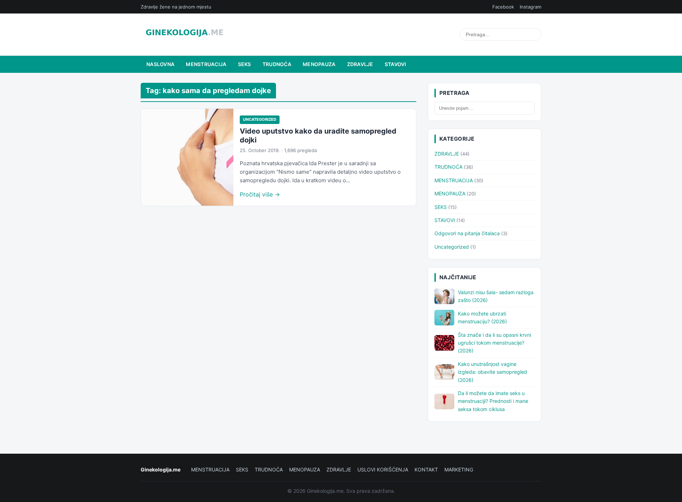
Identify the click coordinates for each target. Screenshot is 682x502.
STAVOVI (395, 64)
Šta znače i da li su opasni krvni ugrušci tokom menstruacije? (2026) (494, 343)
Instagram (530, 7)
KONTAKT (426, 469)
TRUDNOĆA (276, 64)
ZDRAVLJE (360, 64)
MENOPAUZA (319, 64)
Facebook (503, 7)
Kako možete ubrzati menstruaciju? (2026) (482, 317)
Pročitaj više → (260, 194)
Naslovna (160, 64)
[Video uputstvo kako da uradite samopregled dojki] (187, 157)
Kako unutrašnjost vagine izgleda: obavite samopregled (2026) (492, 372)
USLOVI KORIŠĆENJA (382, 469)
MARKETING (458, 469)
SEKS (244, 64)
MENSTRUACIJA (206, 64)
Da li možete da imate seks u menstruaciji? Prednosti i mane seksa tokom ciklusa (493, 401)
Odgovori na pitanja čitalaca (467, 233)
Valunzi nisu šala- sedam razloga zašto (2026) (496, 296)
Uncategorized (259, 119)
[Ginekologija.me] (184, 34)
